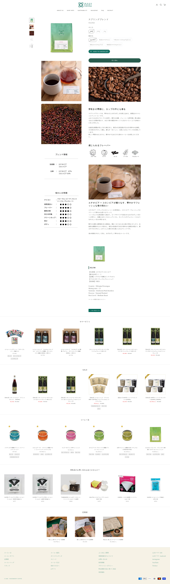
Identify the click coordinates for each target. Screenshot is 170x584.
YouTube (155, 562)
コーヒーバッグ (9, 562)
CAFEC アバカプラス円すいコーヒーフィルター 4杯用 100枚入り (43, 498)
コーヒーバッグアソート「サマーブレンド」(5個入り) (15, 350)
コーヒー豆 (7, 553)
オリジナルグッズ (56, 556)
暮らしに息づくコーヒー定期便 (57, 539)
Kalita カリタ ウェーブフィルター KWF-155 (99, 498)
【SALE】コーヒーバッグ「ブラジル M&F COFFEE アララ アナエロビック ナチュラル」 (99, 399)
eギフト (53, 569)
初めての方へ (55, 566)
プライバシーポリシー (106, 566)
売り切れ (115, 60)
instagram (156, 559)
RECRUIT (110, 10)
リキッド (7, 566)
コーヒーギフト (9, 556)
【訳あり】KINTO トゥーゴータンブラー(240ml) (127, 398)
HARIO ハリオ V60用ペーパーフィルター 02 (127, 498)
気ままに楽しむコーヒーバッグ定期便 (113, 539)
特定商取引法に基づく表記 (107, 569)
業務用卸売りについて (106, 556)
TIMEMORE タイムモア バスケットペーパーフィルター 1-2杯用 (71, 498)
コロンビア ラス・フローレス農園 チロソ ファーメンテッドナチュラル (42, 448)
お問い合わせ (103, 559)
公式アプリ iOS (157, 553)
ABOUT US (60, 10)
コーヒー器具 (55, 553)
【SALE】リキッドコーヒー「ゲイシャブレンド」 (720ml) (14, 398)
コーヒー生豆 (55, 562)
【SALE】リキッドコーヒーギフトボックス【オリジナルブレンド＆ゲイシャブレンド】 (155, 351)
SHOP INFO (70, 10)
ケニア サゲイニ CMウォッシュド (71, 447)
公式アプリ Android (159, 556)
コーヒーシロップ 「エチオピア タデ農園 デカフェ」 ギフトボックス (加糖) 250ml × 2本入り (71, 351)
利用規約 (101, 572)
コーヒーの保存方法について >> (97, 299)
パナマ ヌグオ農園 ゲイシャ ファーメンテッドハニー (15, 448)
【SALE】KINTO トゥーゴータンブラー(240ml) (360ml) (155, 398)
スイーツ (53, 559)
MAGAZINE (94, 10)
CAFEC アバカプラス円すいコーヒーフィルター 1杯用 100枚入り (14, 498)
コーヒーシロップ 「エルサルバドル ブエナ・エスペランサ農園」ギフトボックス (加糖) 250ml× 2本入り (42, 351)
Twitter (155, 566)
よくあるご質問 (104, 553)
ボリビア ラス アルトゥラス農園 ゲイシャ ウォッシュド (99, 448)
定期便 (6, 559)
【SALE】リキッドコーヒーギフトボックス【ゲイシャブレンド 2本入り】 (127, 350)
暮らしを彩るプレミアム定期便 (85, 539)
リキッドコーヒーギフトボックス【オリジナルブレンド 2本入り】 (99, 350)
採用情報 (101, 562)
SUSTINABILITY (82, 10)
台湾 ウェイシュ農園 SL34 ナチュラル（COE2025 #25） (127, 448)
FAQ (102, 10)
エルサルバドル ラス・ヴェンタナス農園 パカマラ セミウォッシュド (155, 448)
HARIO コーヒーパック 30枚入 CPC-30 (155, 498)
